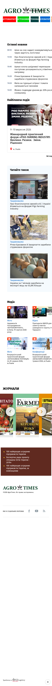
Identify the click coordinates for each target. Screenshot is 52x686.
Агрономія (23, 19)
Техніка (35, 19)
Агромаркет (9, 19)
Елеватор (45, 19)
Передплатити (37, 10)
